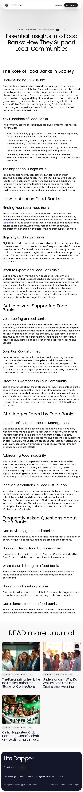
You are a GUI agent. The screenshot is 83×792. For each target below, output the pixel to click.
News (22, 776)
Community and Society (26, 30)
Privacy (62, 785)
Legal (77, 785)
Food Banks (8, 222)
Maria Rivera (64, 30)
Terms (70, 785)
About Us (54, 785)
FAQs (30, 776)
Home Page (10, 776)
